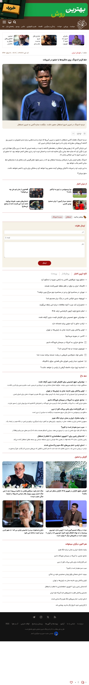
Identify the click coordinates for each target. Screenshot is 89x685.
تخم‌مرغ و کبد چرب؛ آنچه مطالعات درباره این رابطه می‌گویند (61, 304)
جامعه (2, 26)
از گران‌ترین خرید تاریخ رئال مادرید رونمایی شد (71, 605)
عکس (23, 26)
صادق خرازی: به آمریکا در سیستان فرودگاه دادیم (65, 342)
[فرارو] (82, 24)
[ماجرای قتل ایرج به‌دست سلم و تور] (49, 40)
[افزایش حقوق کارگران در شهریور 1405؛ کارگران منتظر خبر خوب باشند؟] (66, 474)
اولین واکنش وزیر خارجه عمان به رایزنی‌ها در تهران (65, 330)
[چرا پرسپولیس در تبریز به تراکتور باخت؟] (80, 193)
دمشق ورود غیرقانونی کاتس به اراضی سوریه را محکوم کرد (62, 279)
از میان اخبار (82, 184)
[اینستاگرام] (41, 617)
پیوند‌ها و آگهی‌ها (51, 623)
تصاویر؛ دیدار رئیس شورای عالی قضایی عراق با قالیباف (62, 361)
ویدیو (17, 26)
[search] (14, 22)
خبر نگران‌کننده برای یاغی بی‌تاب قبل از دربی (67, 409)
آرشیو (62, 623)
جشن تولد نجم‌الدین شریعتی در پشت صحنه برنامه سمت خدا (60, 355)
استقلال (68, 217)
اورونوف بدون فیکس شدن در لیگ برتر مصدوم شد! (65, 298)
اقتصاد (40, 26)
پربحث (54, 273)
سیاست (72, 26)
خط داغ (83, 376)
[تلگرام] (34, 617)
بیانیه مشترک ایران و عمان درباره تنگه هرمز (68, 418)
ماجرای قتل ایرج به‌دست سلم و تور (36, 40)
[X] (48, 617)
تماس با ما (71, 623)
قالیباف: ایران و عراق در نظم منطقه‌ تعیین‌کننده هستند (64, 286)
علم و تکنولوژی (31, 26)
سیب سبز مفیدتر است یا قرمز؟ (72, 427)
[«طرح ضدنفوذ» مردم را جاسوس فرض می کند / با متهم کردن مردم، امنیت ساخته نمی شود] (22, 513)
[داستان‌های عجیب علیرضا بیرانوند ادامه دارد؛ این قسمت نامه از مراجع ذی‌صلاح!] (36, 205)
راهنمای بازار (10, 26)
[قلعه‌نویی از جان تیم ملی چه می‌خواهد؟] (36, 193)
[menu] (4, 22)
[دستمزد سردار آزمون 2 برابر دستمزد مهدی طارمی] (80, 205)
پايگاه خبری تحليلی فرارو (40, 629)
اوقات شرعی (25, 623)
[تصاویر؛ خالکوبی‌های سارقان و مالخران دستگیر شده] (21, 40)
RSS (7, 623)
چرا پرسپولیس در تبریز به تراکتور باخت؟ (60, 190)
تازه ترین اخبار (80, 273)
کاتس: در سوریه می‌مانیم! (74, 336)
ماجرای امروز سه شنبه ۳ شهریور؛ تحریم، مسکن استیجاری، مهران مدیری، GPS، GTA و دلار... (64, 40)
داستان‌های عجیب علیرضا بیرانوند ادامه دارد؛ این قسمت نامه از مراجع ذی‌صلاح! (16, 204)
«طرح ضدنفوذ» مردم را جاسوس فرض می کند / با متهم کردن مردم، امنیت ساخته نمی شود (23, 531)
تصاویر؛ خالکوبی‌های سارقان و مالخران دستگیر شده (9, 40)
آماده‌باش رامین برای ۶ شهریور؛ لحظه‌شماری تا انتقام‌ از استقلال (61, 436)
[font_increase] (85, 133)
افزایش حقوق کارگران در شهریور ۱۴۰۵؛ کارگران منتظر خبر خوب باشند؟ (66, 492)
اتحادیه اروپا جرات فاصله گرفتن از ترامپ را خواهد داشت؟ (62, 367)
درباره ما (80, 623)
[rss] (55, 617)
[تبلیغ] (44, 9)
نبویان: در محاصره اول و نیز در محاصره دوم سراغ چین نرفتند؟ (60, 292)
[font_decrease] (73, 133)
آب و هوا (15, 623)
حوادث (59, 26)
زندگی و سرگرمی (49, 26)
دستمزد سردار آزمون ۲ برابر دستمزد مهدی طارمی (59, 202)
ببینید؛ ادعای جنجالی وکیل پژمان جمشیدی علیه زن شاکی (68, 574)
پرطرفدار (65, 273)
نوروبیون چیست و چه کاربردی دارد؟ (71, 348)
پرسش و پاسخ (37, 623)
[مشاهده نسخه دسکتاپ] (9, 22)
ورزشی (66, 26)
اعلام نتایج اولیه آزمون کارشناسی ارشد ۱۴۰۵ (68, 311)
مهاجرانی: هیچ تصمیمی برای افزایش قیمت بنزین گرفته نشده (61, 317)
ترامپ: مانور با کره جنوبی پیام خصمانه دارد (68, 323)
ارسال (44, 263)
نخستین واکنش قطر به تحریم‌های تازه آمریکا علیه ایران (68, 593)
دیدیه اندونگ (57, 217)
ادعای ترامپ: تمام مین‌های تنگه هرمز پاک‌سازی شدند (64, 445)
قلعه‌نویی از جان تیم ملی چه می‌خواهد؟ (18, 190)
